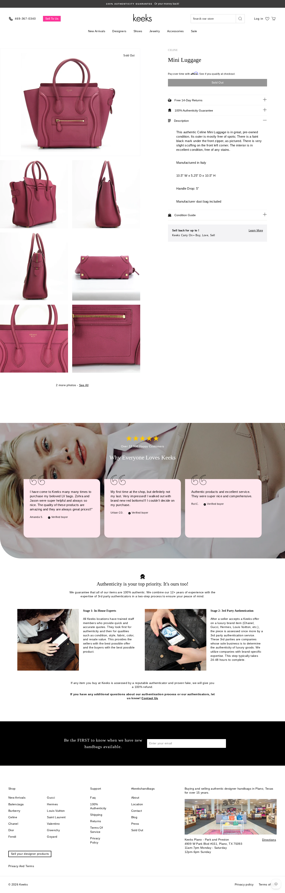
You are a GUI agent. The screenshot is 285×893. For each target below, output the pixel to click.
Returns (95, 821)
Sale (194, 31)
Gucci (51, 797)
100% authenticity (98, 806)
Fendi (12, 836)
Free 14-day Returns (188, 100)
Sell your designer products (30, 853)
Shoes (138, 31)
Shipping (96, 814)
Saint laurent (56, 817)
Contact (136, 810)
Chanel (13, 823)
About (135, 797)
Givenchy (53, 830)
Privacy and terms (21, 866)
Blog (134, 817)
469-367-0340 (25, 18)
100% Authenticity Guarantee (194, 110)
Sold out (137, 830)
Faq (93, 797)
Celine (173, 50)
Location (137, 804)
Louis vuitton (56, 810)
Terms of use (268, 884)
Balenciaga (16, 804)
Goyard (52, 836)
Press (135, 823)
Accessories (175, 31)
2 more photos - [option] (72, 385)
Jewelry (154, 31)
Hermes (52, 804)
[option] (142, 4)
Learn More (256, 230)
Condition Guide (185, 215)
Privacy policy (95, 840)
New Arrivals (96, 31)
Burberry (14, 810)
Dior (11, 830)
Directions (269, 839)
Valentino (53, 823)
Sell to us (51, 18)
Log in (258, 18)
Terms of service (96, 829)
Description (181, 120)
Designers (119, 31)
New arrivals (16, 797)
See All (83, 385)
